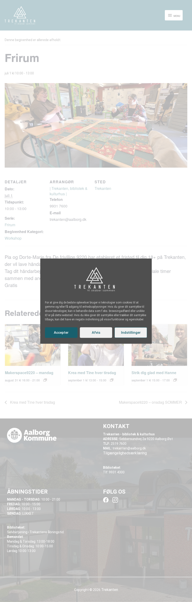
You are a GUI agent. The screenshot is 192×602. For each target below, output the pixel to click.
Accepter (61, 332)
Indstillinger (131, 332)
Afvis (96, 332)
